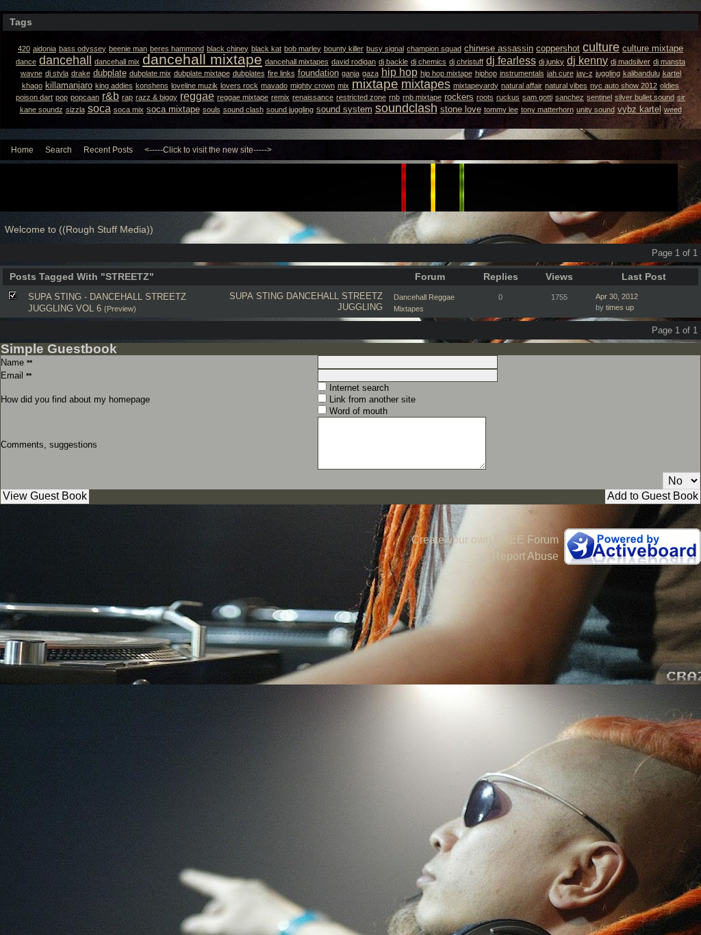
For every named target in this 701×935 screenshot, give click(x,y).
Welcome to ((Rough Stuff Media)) (79, 230)
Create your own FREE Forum (485, 540)
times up (620, 307)
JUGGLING (360, 307)
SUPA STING (256, 296)
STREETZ (362, 296)
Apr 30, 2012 (617, 296)
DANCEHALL (312, 296)
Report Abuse (525, 556)
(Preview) (120, 309)
